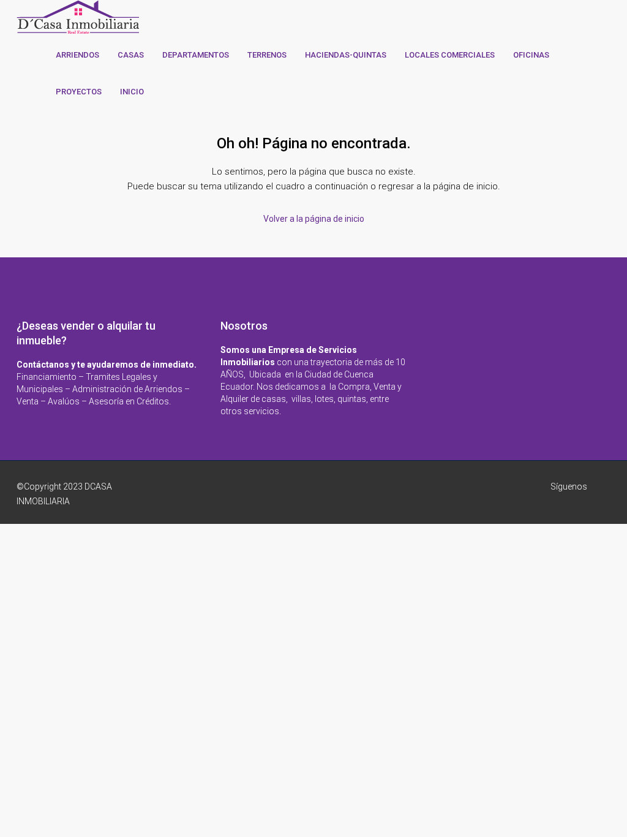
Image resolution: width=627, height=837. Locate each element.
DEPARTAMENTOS (195, 54)
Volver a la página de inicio (313, 219)
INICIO (132, 91)
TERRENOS (267, 54)
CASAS (131, 54)
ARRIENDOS (77, 54)
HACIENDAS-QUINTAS (345, 54)
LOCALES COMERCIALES (450, 54)
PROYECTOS (79, 91)
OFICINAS (531, 54)
